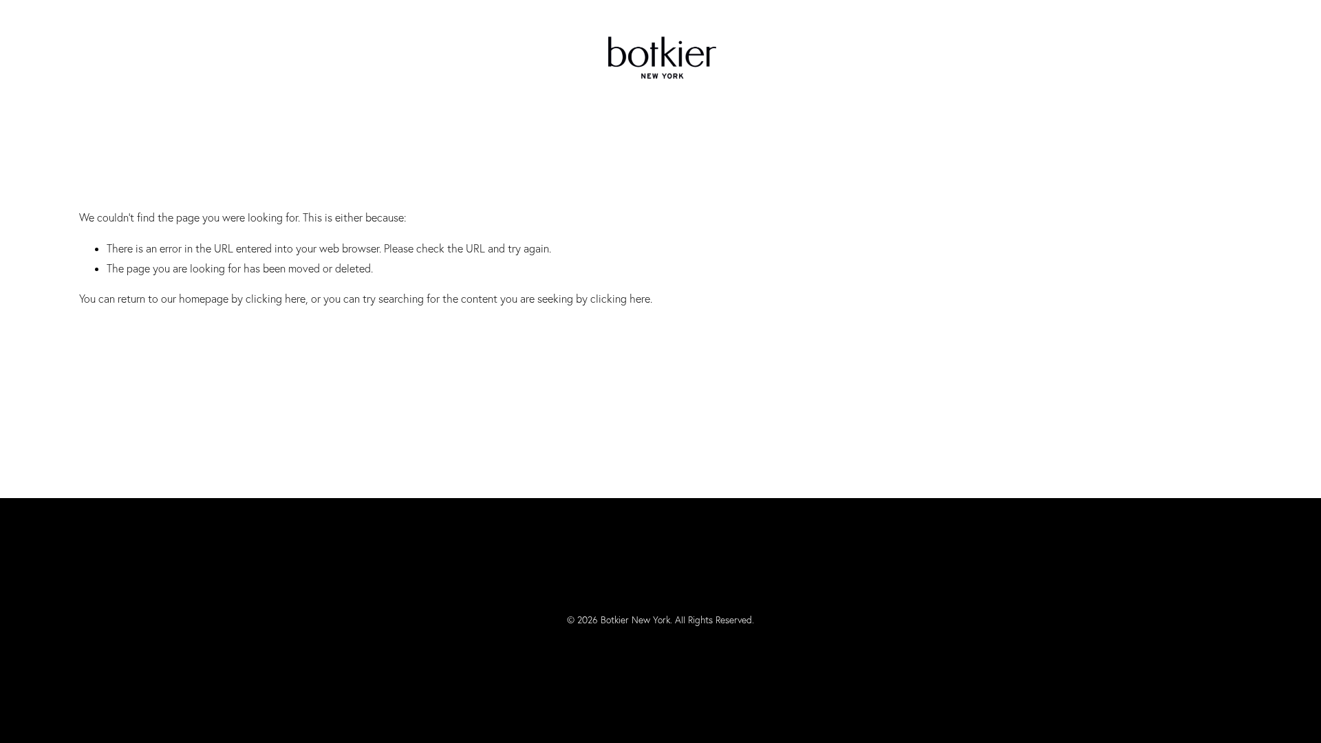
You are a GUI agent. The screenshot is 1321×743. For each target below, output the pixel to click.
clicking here (275, 298)
